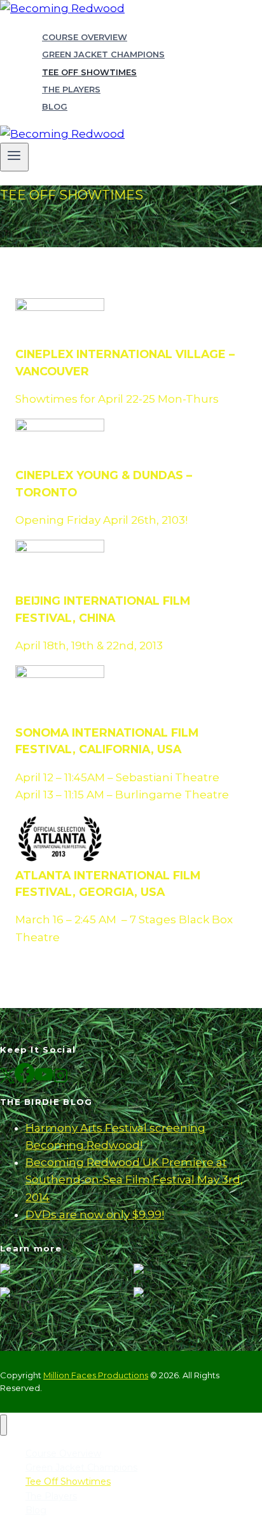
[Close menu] (3, 1425)
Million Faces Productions (95, 1375)
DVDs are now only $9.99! (94, 1214)
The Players (71, 89)
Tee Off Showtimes (89, 72)
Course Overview (84, 37)
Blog (54, 106)
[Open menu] (14, 157)
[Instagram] (60, 1078)
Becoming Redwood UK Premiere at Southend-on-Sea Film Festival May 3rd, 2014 (134, 1179)
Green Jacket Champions (103, 54)
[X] (7, 1078)
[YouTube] (44, 1078)
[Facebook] (25, 1078)
